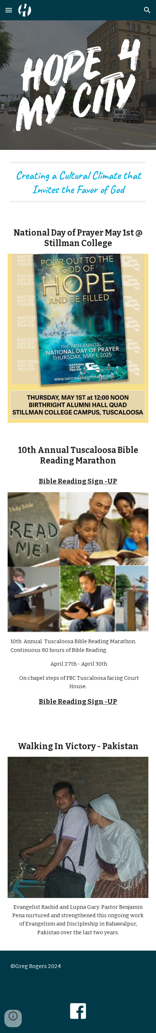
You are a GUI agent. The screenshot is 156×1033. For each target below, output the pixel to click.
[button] (8, 10)
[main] (78, 182)
